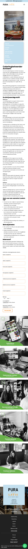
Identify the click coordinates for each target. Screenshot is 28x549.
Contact (14, 537)
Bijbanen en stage (14, 528)
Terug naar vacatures (14, 38)
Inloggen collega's (14, 539)
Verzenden (7, 310)
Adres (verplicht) (6, 260)
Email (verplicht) (6, 290)
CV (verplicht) (6, 301)
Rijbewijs (4, 297)
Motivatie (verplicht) (7, 305)
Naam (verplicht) (7, 254)
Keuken (14, 523)
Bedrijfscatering (14, 516)
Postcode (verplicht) (7, 266)
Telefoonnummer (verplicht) (9, 278)
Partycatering (14, 519)
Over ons (14, 534)
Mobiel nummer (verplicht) (9, 284)
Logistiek (14, 521)
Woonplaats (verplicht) (8, 272)
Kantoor (14, 526)
